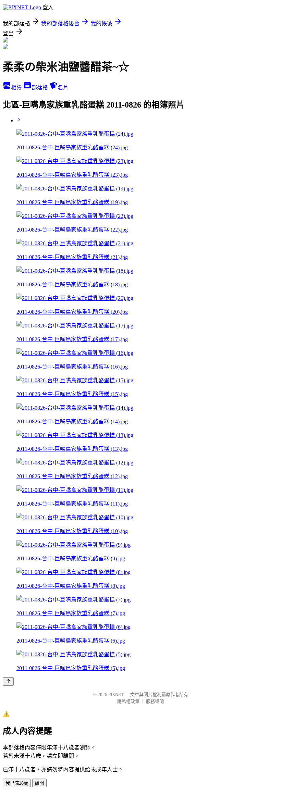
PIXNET (116, 694)
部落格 (40, 87)
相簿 (17, 87)
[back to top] (8, 681)
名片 (63, 87)
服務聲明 (155, 701)
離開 (39, 783)
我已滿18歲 (16, 783)
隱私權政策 (128, 701)
